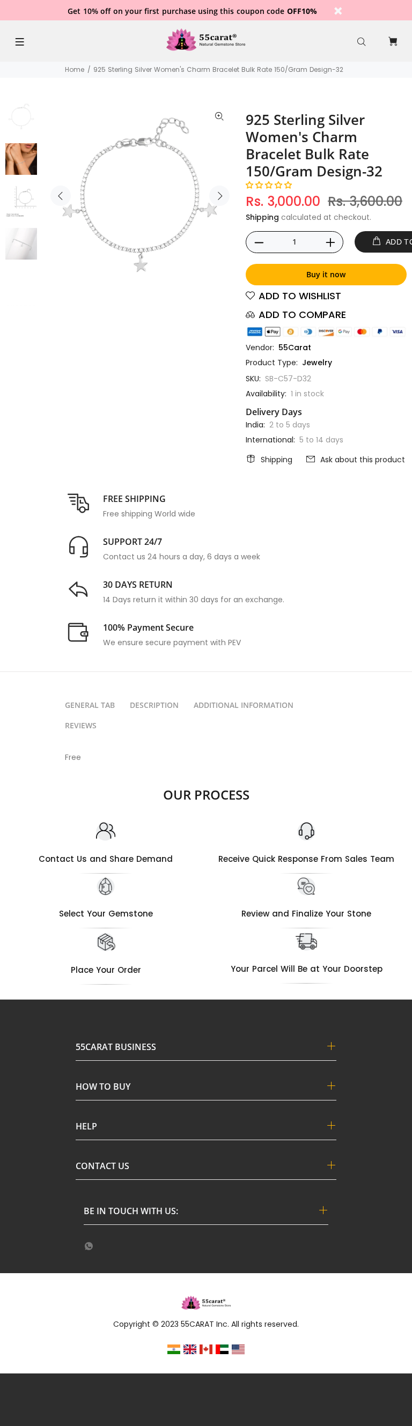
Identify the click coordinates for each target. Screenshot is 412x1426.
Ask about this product (362, 459)
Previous (60, 196)
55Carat (294, 347)
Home (74, 69)
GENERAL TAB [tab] (90, 705)
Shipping (262, 217)
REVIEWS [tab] (81, 725)
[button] (269, 185)
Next (219, 196)
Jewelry (317, 362)
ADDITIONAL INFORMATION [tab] (243, 705)
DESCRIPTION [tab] (154, 705)
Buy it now (325, 274)
